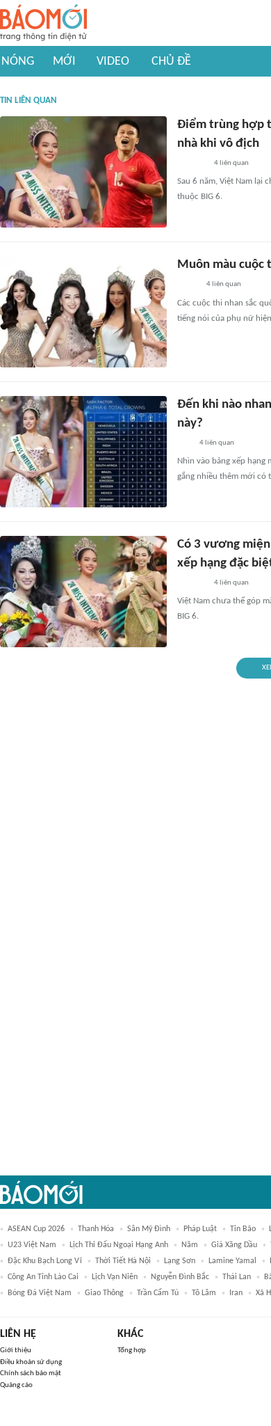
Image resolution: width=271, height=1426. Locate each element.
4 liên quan (231, 163)
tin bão (243, 1229)
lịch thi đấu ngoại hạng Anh (118, 1245)
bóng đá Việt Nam (40, 1293)
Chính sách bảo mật (30, 1373)
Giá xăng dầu (234, 1245)
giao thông (104, 1293)
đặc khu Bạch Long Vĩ (45, 1261)
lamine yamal (232, 1261)
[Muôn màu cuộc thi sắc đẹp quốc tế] (83, 311)
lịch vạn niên (115, 1277)
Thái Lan (236, 1277)
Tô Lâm (204, 1293)
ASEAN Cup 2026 (36, 1229)
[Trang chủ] (43, 23)
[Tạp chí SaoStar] (191, 163)
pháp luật (200, 1229)
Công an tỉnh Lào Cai (43, 1277)
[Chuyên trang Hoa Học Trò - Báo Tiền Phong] (184, 443)
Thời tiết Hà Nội (123, 1261)
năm (189, 1245)
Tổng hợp (131, 1350)
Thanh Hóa (96, 1229)
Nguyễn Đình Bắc (180, 1277)
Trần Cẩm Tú (158, 1293)
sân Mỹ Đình (148, 1229)
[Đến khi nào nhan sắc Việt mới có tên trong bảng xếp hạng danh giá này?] (83, 451)
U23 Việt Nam (32, 1245)
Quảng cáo (16, 1385)
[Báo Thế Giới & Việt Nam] (187, 285)
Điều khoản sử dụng (31, 1362)
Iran (236, 1293)
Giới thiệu (15, 1350)
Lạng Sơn (179, 1261)
